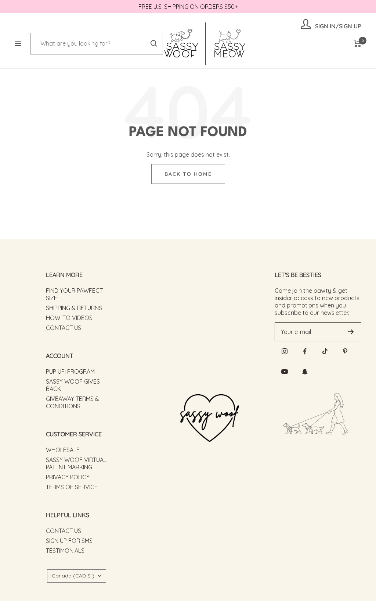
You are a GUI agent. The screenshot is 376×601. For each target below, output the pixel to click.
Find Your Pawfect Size (74, 294)
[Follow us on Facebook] (305, 351)
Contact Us (63, 327)
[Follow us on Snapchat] (305, 372)
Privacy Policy (68, 477)
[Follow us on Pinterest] (345, 351)
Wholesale (63, 450)
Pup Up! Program (70, 371)
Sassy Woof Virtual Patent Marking (76, 463)
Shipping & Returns (74, 308)
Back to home (188, 174)
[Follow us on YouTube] (285, 372)
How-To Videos (69, 317)
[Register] (351, 331)
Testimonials (65, 550)
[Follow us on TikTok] (325, 351)
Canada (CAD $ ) (73, 575)
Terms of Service (72, 487)
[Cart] (357, 43)
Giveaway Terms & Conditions (72, 402)
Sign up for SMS (69, 540)
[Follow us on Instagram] (285, 351)
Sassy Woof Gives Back (73, 385)
